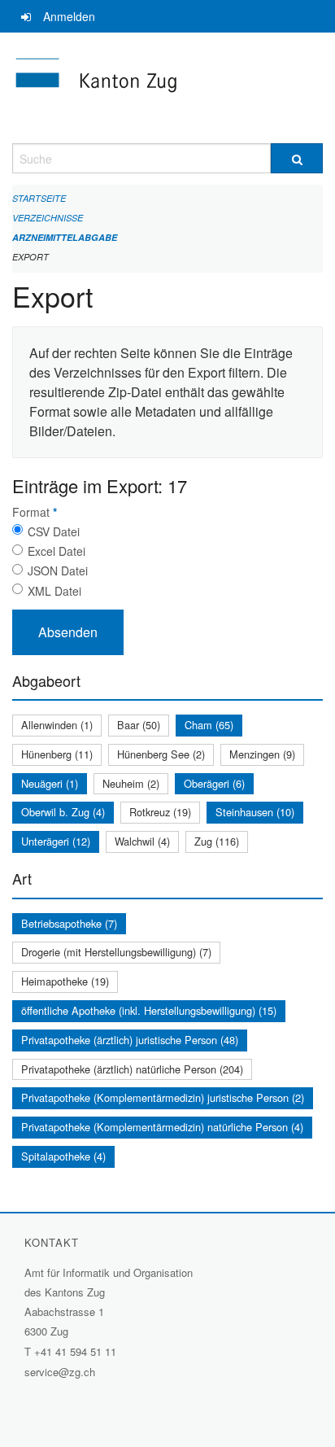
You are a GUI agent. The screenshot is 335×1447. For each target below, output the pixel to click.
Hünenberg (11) (57, 754)
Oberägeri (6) (214, 783)
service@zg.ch (59, 1371)
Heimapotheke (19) (65, 981)
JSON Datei (58, 570)
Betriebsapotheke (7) (69, 923)
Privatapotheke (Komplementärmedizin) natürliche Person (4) (162, 1126)
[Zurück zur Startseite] (167, 87)
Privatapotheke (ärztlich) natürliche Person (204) (132, 1069)
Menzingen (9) (262, 754)
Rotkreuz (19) (160, 812)
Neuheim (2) (130, 783)
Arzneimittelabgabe (64, 237)
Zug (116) (216, 841)
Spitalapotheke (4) (63, 1156)
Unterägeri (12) (55, 841)
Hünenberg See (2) (161, 754)
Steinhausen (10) (254, 812)
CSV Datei (54, 531)
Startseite (39, 198)
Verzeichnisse (47, 218)
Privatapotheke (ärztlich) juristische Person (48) (129, 1039)
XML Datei (54, 591)
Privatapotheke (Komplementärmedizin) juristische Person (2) (162, 1097)
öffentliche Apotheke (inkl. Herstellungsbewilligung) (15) (148, 1010)
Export (30, 257)
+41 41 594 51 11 (75, 1351)
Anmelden (69, 16)
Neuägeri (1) (49, 783)
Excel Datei (56, 551)
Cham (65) (209, 724)
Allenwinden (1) (57, 724)
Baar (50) (138, 724)
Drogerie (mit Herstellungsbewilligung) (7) (116, 952)
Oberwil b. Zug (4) (63, 812)
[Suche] (297, 158)
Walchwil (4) (142, 841)
